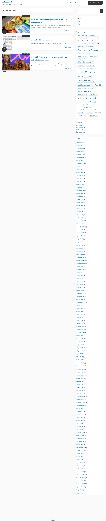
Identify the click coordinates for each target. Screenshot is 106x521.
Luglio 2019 (79, 381)
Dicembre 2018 (80, 402)
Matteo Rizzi (93, 94)
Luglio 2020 (79, 344)
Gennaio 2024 (80, 220)
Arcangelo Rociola (82, 43)
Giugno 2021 (79, 311)
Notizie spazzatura (80, 3)
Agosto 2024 (79, 199)
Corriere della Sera (88, 50)
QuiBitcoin (81, 125)
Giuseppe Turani (93, 56)
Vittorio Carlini (82, 115)
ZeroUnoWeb (93, 115)
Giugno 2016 (79, 493)
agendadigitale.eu (91, 35)
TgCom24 (80, 112)
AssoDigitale (94, 44)
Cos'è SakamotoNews (95, 3)
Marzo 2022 (79, 284)
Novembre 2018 (80, 405)
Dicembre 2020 (80, 329)
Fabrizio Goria (88, 53)
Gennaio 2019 (80, 399)
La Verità (97, 85)
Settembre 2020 (80, 338)
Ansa (93, 40)
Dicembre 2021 (80, 293)
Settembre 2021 (80, 302)
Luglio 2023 (79, 239)
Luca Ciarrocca (89, 88)
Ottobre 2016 (79, 481)
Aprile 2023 (79, 248)
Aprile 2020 (79, 354)
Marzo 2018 (79, 429)
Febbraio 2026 (80, 148)
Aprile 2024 (79, 211)
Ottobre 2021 (79, 299)
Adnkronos (81, 35)
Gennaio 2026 (80, 151)
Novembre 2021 (80, 296)
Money (93, 102)
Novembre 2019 (80, 369)
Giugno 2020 (79, 348)
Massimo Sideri (82, 94)
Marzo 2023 (79, 251)
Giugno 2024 (79, 205)
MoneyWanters (82, 132)
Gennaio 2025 (80, 184)
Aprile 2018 (79, 426)
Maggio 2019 (79, 387)
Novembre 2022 (80, 263)
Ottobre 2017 (79, 444)
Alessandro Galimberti (83, 40)
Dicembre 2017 (80, 438)
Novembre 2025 (80, 157)
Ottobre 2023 (79, 230)
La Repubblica (86, 81)
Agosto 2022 (79, 272)
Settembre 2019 (80, 375)
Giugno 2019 (79, 384)
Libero (80, 88)
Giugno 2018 (79, 420)
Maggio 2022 (79, 278)
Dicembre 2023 (80, 224)
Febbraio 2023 (80, 254)
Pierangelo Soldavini (92, 104)
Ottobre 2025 (79, 160)
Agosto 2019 (79, 378)
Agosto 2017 (79, 450)
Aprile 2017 (79, 462)
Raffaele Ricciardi (88, 107)
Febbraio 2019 (80, 396)
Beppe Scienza (89, 46)
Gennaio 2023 (80, 257)
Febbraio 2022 (80, 287)
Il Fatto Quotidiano (85, 62)
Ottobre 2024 (79, 193)
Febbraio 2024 (80, 217)
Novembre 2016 (80, 478)
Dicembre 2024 (80, 187)
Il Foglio (81, 65)
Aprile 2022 (79, 281)
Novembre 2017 (80, 441)
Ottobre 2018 (79, 408)
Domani (80, 53)
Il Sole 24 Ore (87, 72)
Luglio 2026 (79, 142)
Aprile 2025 (79, 175)
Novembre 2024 (80, 190)
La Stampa (84, 85)
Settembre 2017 (80, 447)
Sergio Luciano (92, 109)
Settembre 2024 (80, 196)
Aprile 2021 (79, 317)
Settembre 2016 (80, 484)
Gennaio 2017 (80, 472)
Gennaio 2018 (80, 435)
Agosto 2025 (79, 166)
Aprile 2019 (79, 390)
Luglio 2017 (79, 453)
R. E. (79, 107)
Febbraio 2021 (80, 323)
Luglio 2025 (79, 169)
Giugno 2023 (79, 242)
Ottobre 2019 (79, 372)
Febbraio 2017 (80, 468)
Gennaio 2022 (80, 290)
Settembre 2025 (80, 163)
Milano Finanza (87, 98)
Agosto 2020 (79, 341)
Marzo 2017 (79, 465)
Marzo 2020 (79, 357)
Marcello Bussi (84, 91)
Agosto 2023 (79, 236)
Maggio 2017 (79, 459)
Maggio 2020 (79, 351)
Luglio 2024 (79, 202)
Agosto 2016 (79, 487)
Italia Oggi (84, 76)
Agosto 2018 (79, 414)
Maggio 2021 (79, 314)
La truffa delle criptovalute (41, 40)
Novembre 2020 (80, 332)
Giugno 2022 (79, 275)
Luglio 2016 (79, 490)
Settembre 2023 (80, 233)
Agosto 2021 (79, 305)
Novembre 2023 (80, 227)
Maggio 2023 (79, 245)
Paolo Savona (81, 104)
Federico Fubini (82, 56)
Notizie (72, 3)
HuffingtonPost (81, 59)
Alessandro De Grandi (92, 38)
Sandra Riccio (82, 109)
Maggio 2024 (79, 208)
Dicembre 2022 (80, 260)
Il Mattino (81, 68)
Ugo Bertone (89, 112)
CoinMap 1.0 (81, 127)
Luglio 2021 (79, 308)
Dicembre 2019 (80, 366)
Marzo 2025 (79, 178)
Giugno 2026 (79, 145)
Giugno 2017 (79, 456)
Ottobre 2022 (79, 266)
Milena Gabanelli (82, 102)
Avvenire (80, 46)
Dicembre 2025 (80, 154)
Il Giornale (90, 65)
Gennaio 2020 (80, 363)
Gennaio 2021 (80, 326)
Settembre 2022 (80, 269)
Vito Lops (98, 112)
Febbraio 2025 (80, 181)
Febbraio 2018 (80, 432)
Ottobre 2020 (79, 335)
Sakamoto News (8, 2)
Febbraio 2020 (80, 360)
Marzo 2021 (79, 320)
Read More (67, 30)
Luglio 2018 (79, 417)
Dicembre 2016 (80, 475)
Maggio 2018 (79, 423)
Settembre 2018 (80, 411)
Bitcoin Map (81, 130)
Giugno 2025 (79, 172)
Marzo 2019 (79, 393)
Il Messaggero (91, 68)
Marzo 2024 (79, 214)
